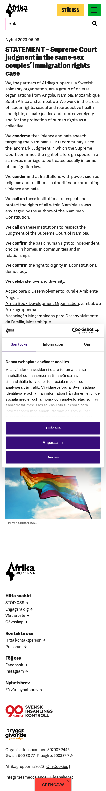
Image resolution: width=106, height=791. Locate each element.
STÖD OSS (14, 602)
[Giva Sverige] (15, 734)
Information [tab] (53, 344)
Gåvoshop (14, 622)
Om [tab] (87, 344)
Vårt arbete (15, 615)
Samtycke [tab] (19, 344)
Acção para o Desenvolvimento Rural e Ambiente (51, 291)
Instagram (14, 671)
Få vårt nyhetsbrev (21, 689)
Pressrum (14, 646)
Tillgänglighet (61, 777)
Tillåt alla (53, 428)
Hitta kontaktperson (23, 640)
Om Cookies (57, 766)
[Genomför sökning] (94, 24)
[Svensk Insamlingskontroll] (29, 711)
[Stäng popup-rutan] (68, 781)
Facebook (14, 665)
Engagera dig (17, 609)
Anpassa (50, 442)
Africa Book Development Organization (42, 303)
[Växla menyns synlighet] (94, 10)
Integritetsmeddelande (26, 777)
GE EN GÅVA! (53, 784)
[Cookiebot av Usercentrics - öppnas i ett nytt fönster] (78, 330)
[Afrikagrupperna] (16, 10)
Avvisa (53, 457)
